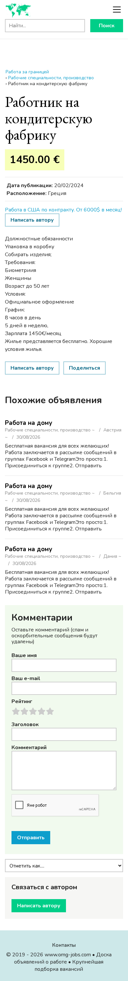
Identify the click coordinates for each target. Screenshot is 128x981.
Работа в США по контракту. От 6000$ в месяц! (63, 209)
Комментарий (29, 747)
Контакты (64, 945)
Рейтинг (21, 701)
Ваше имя (24, 655)
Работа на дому (28, 423)
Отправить (31, 837)
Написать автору (32, 220)
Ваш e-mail (25, 678)
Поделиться (84, 368)
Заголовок (25, 724)
